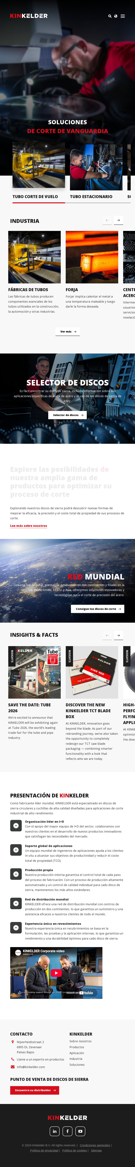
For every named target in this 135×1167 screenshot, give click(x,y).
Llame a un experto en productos (40, 1059)
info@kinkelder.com (31, 1067)
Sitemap (96, 1150)
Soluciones (77, 1065)
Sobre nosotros (80, 1041)
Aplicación (76, 1053)
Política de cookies (74, 1150)
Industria (75, 1059)
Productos (76, 1047)
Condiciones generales (95, 1145)
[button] (118, 220)
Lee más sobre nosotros (28, 526)
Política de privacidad (44, 1150)
